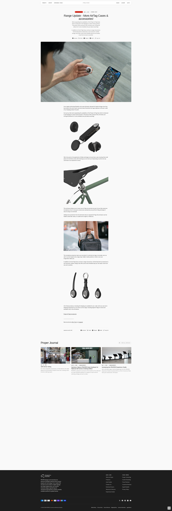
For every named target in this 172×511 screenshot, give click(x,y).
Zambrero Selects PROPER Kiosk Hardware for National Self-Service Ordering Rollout (84, 367)
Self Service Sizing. (46, 366)
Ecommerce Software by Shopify (56, 507)
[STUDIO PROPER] (86, 3)
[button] (117, 3)
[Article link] (55, 355)
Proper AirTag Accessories (70, 314)
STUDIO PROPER (47, 507)
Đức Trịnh (74, 322)
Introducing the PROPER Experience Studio (114, 367)
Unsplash (80, 322)
